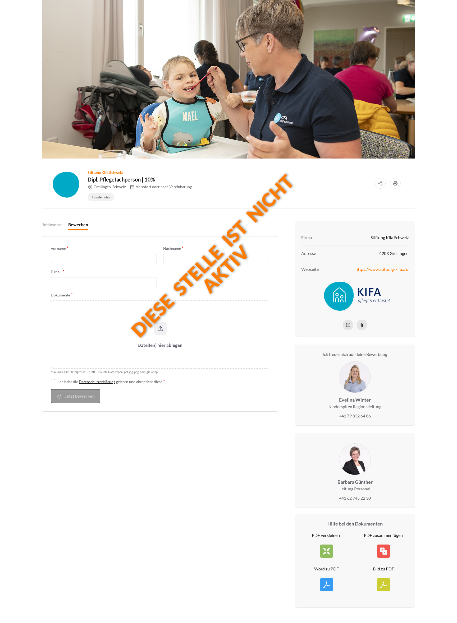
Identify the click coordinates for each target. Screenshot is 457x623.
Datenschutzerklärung (97, 381)
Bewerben (78, 224)
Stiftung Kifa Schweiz (105, 172)
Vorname (58, 248)
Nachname (172, 248)
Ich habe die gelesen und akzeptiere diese (110, 381)
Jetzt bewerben (80, 395)
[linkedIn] (348, 325)
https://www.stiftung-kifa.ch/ (382, 269)
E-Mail (56, 271)
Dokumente (60, 295)
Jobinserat (52, 224)
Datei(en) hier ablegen (160, 345)
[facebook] (362, 325)
